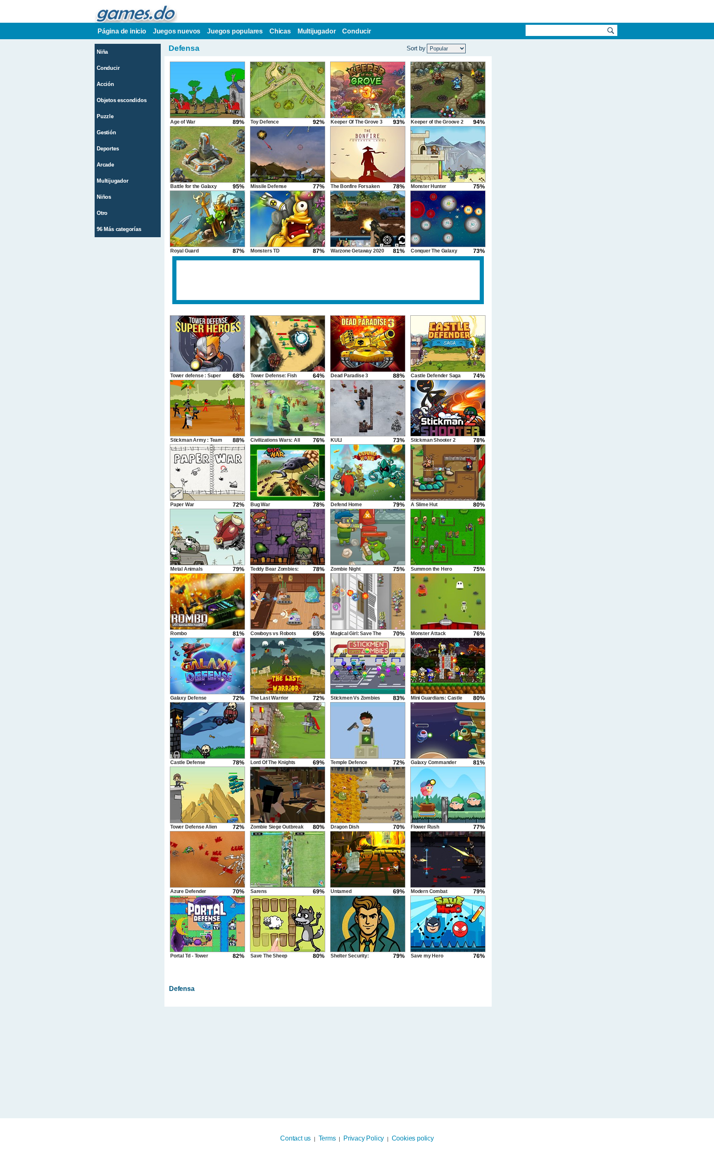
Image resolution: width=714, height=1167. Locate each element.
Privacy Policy (363, 1138)
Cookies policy (413, 1138)
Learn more (351, 1162)
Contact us (295, 1138)
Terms (327, 1138)
